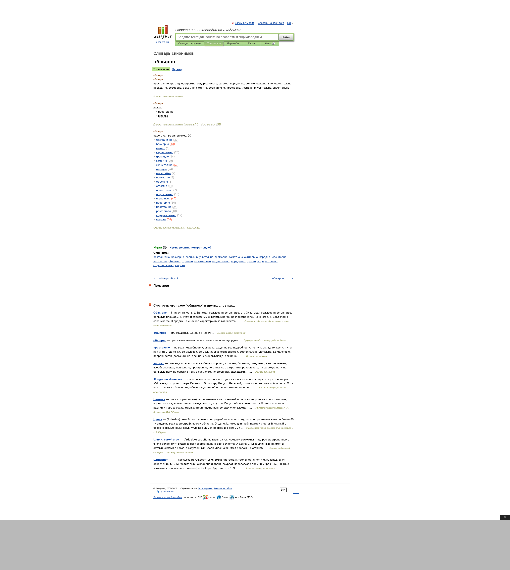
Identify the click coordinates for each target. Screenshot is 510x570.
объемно (174, 261)
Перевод (177, 69)
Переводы (233, 43)
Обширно (160, 312)
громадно (221, 256)
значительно (249, 256)
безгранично (161, 256)
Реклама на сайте (223, 488)
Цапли (157, 419)
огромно (187, 261)
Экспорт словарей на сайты (167, 497)
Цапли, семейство (166, 439)
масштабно (279, 256)
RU (289, 23)
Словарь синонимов (189, 43)
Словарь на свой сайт (271, 23)
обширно (159, 332)
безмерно (177, 256)
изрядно (264, 256)
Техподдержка (205, 488)
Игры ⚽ (270, 43)
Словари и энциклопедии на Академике (208, 30)
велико (190, 256)
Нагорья (159, 399)
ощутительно (221, 261)
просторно (254, 261)
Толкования (214, 43)
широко (180, 265)
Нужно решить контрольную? (191, 247)
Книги (251, 43)
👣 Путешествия (165, 491)
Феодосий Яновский (167, 379)
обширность (280, 278)
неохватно (160, 261)
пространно (270, 261)
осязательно (202, 261)
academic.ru (163, 42)
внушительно (204, 256)
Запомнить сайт (244, 23)
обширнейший (168, 278)
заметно (234, 256)
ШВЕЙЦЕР (160, 459)
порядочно (238, 261)
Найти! (286, 37)
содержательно (163, 265)
